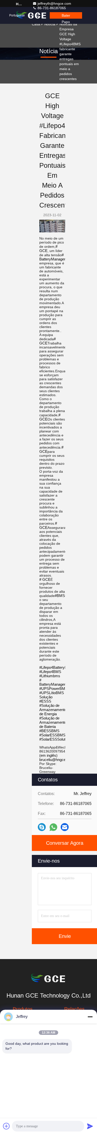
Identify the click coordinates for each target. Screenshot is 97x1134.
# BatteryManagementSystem (62, 257)
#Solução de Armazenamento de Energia (52, 709)
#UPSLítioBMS (51, 693)
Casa (36, 24)
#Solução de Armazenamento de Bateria (52, 722)
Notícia (49, 24)
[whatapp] (53, 827)
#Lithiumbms (49, 676)
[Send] (90, 1126)
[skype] (42, 827)
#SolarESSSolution (54, 739)
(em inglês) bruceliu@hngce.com (56, 757)
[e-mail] (64, 827)
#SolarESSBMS (52, 735)
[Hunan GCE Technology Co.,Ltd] (31, 15)
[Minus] (90, 1017)
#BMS (60, 595)
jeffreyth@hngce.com (54, 3)
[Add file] (6, 1126)
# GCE (44, 579)
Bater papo (66, 16)
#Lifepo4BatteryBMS (56, 667)
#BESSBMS (49, 731)
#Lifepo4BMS (50, 672)
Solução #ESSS (45, 699)
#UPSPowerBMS (53, 688)
